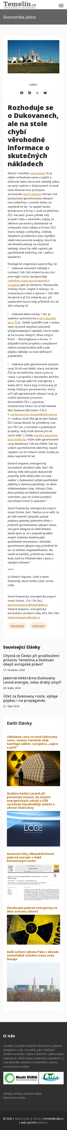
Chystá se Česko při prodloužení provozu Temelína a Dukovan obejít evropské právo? (31, 660)
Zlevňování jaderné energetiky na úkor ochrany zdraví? (32, 909)
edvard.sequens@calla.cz (24, 617)
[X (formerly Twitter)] (37, 93)
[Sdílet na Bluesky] (45, 93)
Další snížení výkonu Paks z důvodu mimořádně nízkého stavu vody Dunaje (33, 955)
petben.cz (42, 1122)
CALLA (37, 1118)
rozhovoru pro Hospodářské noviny (33, 414)
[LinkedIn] (29, 93)
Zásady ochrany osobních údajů (22, 1093)
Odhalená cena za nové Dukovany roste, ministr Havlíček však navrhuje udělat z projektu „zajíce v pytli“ (32, 742)
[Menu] (61, 5)
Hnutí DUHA (22, 1118)
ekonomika (17, 626)
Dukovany (38, 626)
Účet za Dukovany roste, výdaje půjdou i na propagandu (30, 698)
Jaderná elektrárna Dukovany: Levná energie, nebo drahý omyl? (32, 680)
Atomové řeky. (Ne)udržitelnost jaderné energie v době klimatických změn (30, 857)
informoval (37, 173)
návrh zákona (32, 194)
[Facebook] (22, 93)
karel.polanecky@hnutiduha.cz (28, 605)
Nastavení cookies (14, 1097)
